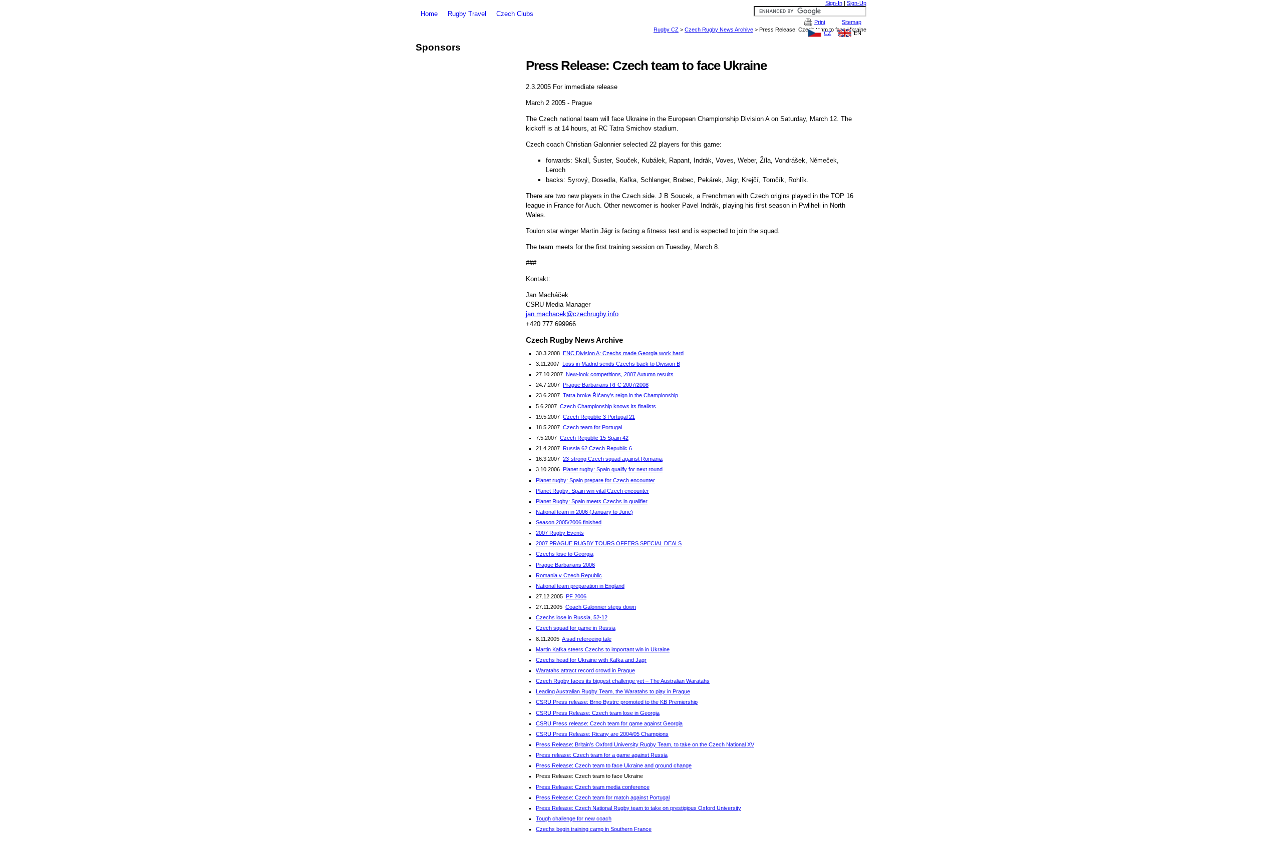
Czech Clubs (514, 14)
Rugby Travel (467, 14)
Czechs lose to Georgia (564, 554)
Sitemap (851, 22)
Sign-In (833, 3)
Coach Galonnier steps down (600, 607)
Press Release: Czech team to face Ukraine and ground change (614, 765)
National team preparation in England (580, 586)
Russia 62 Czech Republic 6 (597, 448)
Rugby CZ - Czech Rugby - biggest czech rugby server (641, 4)
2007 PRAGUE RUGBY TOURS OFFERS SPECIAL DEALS (609, 543)
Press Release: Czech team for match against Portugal (603, 797)
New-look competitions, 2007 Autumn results (620, 374)
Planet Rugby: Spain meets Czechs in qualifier (592, 501)
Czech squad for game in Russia (575, 628)
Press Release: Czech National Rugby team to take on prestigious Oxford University (638, 808)
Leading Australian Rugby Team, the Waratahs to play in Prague (613, 691)
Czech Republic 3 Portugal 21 (599, 417)
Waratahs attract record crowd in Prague (585, 670)
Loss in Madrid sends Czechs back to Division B (621, 364)
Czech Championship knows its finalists (608, 406)
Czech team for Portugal (592, 427)
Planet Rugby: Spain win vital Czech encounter (592, 491)
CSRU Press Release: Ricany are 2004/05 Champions (602, 734)
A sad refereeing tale (586, 639)
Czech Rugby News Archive (719, 30)
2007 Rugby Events (560, 533)
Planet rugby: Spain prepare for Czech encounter (595, 480)
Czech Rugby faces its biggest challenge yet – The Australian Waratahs (623, 681)
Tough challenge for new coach (573, 818)
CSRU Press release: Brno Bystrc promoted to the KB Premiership (617, 702)
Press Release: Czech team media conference (593, 787)
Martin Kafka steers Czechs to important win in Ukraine (603, 649)
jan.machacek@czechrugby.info (572, 314)
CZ (827, 33)
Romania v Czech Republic (569, 575)
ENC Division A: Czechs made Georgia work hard (623, 353)
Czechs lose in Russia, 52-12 (571, 617)
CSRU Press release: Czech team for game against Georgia (609, 723)
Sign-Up (856, 3)
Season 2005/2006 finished (568, 522)
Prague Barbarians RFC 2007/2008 (606, 385)
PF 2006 (576, 596)
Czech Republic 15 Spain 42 (594, 438)
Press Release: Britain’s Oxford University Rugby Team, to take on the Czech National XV (645, 744)
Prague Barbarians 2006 (565, 565)
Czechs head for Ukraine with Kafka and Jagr (591, 660)
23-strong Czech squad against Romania (613, 459)
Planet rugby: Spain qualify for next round (613, 469)
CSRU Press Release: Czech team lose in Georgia (598, 713)
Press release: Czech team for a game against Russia (602, 755)
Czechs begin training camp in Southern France (594, 829)
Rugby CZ (666, 30)
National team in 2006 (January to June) (584, 512)
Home (429, 14)
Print (819, 22)
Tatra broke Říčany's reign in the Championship (620, 395)
